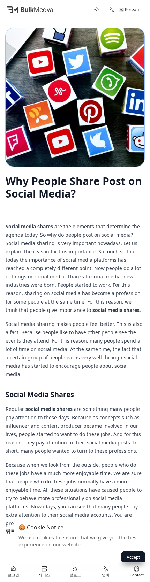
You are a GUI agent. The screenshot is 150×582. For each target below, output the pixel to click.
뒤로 (10, 531)
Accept (133, 557)
